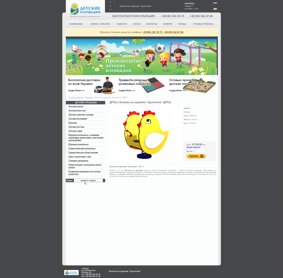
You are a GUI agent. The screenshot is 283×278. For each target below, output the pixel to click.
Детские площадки (76, 97)
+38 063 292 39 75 (152, 32)
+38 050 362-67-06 (201, 16)
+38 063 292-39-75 (172, 16)
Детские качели (75, 106)
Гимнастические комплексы (81, 148)
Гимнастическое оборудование (83, 152)
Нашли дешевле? (193, 147)
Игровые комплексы (78, 144)
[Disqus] (164, 221)
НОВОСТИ (122, 24)
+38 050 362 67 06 (173, 32)
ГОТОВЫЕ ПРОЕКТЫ (203, 24)
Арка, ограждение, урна (79, 156)
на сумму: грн (191, 9)
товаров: (189, 6)
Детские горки (75, 131)
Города (182, 24)
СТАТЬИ (137, 24)
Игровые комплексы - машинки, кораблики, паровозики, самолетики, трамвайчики (86, 137)
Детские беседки (76, 126)
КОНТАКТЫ (151, 24)
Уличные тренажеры (78, 160)
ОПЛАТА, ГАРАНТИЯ (100, 24)
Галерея (167, 24)
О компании (76, 24)
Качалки (89, 97)
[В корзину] (196, 156)
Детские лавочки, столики (80, 114)
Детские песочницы (77, 118)
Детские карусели (76, 110)
